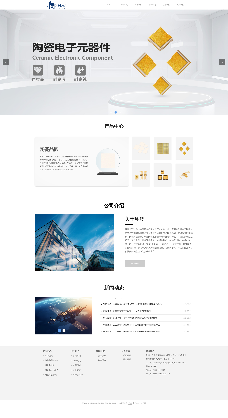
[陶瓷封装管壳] (141, 174)
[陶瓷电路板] (162, 148)
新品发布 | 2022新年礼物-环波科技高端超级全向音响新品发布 (131, 330)
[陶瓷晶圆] (141, 148)
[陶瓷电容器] (184, 148)
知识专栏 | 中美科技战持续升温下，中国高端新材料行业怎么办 (132, 303)
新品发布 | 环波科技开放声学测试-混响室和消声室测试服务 (130, 316)
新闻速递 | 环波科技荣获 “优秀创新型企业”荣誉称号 (127, 310)
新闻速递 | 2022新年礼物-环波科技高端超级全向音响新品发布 (131, 323)
